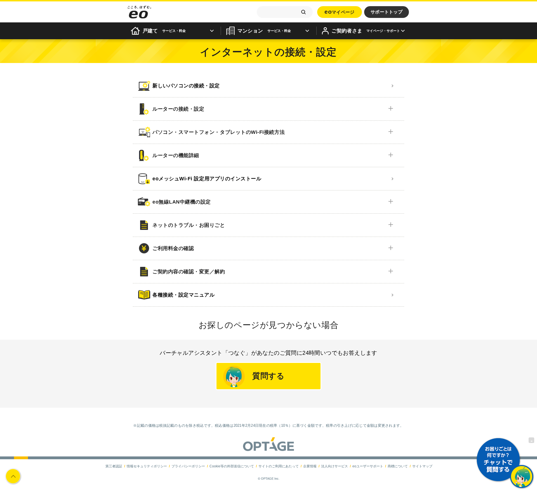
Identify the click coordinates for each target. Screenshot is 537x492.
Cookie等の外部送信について (231, 466)
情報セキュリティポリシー (147, 466)
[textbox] (285, 12)
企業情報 (310, 466)
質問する (268, 376)
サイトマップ (422, 466)
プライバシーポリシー (188, 466)
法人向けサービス (334, 466)
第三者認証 (113, 466)
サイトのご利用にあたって (278, 466)
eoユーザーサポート (367, 466)
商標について (398, 466)
